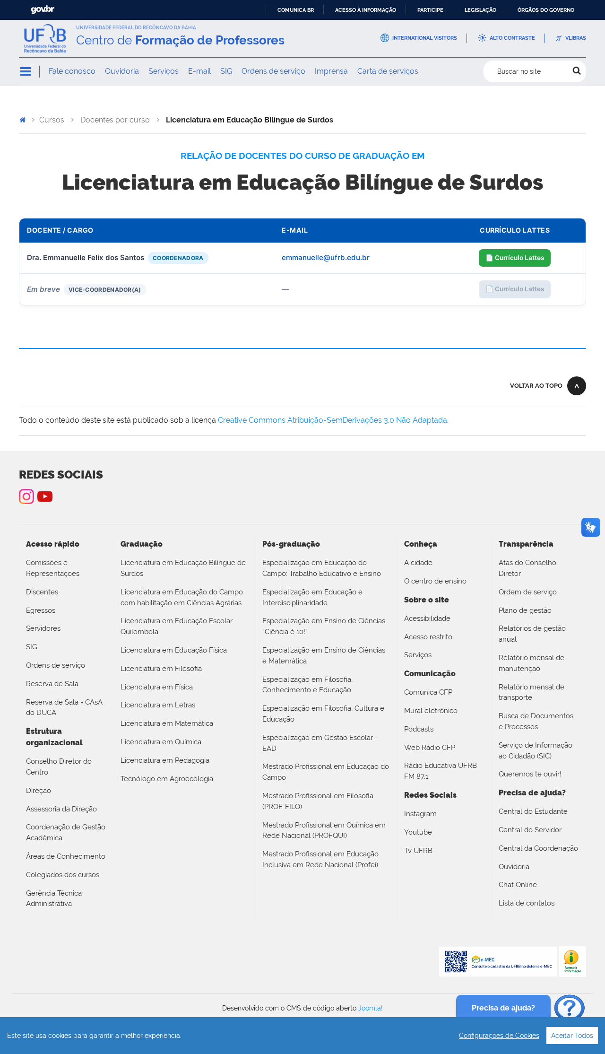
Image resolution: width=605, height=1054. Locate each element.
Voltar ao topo (536, 385)
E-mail (199, 71)
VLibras (575, 38)
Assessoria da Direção (61, 809)
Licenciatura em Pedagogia (165, 760)
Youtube (418, 832)
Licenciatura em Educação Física (174, 650)
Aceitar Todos (572, 1035)
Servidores (43, 628)
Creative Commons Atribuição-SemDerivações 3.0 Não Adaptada (332, 420)
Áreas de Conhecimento (65, 856)
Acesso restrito (428, 637)
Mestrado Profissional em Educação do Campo (325, 772)
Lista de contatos (526, 903)
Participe (430, 10)
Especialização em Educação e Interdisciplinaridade (312, 597)
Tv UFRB (418, 850)
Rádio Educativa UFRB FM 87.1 (440, 771)
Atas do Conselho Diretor (527, 568)
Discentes (42, 592)
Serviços (163, 71)
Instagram (26, 496)
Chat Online (518, 884)
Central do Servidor (530, 830)
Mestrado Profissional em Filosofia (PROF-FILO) (317, 801)
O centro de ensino (435, 581)
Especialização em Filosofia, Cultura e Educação (323, 713)
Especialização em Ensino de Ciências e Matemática (323, 655)
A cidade (418, 562)
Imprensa (331, 71)
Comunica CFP (428, 692)
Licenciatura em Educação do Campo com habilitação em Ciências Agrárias (182, 597)
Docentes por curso (115, 119)
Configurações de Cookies (499, 1035)
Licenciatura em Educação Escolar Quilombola (177, 626)
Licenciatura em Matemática (167, 723)
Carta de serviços (387, 71)
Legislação (480, 10)
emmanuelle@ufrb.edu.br (326, 257)
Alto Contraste (512, 38)
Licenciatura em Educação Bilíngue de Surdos (183, 568)
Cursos (51, 119)
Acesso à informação (365, 10)
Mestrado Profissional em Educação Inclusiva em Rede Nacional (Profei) (320, 859)
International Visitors (424, 38)
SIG (226, 71)
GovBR (42, 9)
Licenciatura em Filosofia (161, 668)
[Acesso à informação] (572, 961)
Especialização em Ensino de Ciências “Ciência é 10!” (323, 626)
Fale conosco (72, 71)
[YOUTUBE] (44, 496)
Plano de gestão (525, 610)
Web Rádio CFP (429, 747)
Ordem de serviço (528, 592)
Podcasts (418, 729)
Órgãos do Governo (546, 10)
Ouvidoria (122, 71)
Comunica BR (295, 10)
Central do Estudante (533, 811)
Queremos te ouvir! (530, 774)
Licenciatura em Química (161, 742)
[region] (302, 1035)
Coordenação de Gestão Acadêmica (65, 832)
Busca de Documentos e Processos (536, 721)
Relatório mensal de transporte (531, 692)
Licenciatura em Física (157, 687)
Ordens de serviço (273, 71)
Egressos (40, 610)
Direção (38, 790)
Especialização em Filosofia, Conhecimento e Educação (307, 685)
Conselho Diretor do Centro (59, 766)
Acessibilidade (427, 618)
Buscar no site (519, 71)
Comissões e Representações (52, 568)
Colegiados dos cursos (62, 875)
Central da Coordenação (538, 848)
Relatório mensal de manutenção (531, 663)
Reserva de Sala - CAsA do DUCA (64, 707)
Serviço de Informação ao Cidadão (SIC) (535, 750)
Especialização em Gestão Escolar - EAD (320, 743)
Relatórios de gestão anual (532, 634)
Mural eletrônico (431, 710)
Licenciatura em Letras (158, 705)
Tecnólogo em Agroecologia (167, 779)
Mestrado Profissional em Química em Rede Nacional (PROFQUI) (324, 830)
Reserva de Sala (52, 683)
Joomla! (370, 1008)
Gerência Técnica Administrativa (54, 898)
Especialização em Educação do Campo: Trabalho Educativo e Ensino (321, 568)
